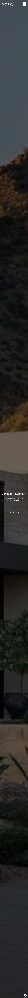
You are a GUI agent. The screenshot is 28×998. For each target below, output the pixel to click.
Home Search (14, 508)
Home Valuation (14, 512)
